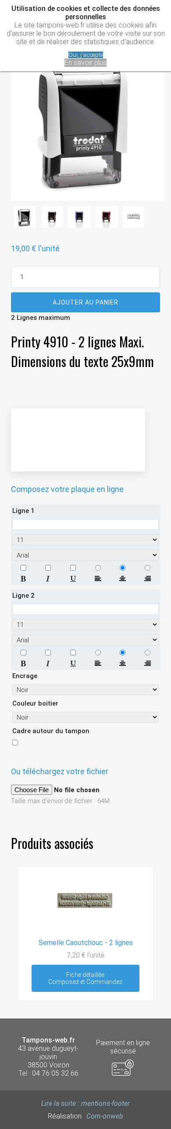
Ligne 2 (23, 595)
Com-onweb (104, 1116)
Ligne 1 (23, 511)
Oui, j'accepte (85, 55)
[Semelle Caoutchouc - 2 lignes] (85, 932)
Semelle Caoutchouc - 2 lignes (86, 943)
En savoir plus (85, 63)
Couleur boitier (35, 703)
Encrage (24, 676)
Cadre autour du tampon (50, 731)
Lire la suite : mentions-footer (85, 1103)
